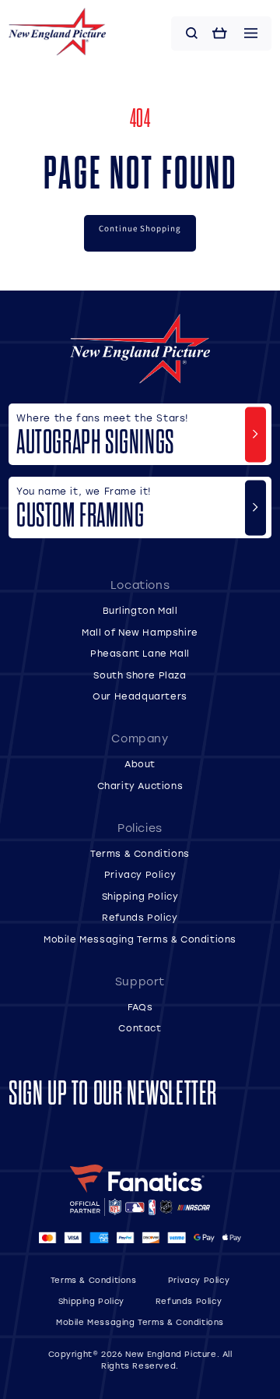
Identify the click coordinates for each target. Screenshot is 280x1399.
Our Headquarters (140, 696)
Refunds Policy (139, 917)
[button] (192, 33)
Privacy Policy (140, 874)
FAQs (140, 1007)
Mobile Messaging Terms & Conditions (140, 939)
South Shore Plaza (139, 675)
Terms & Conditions (140, 853)
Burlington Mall (140, 610)
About (140, 764)
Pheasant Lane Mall (140, 653)
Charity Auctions (140, 785)
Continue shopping (140, 228)
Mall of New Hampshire (140, 632)
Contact (139, 1028)
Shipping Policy (140, 896)
